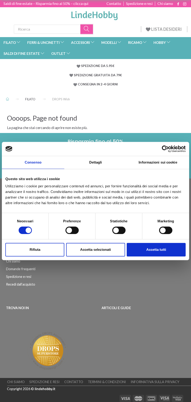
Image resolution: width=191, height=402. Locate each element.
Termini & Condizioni (107, 382)
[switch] (72, 230)
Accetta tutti (156, 250)
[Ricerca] (86, 29)
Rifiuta (35, 250)
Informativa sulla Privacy (155, 382)
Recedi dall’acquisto (20, 284)
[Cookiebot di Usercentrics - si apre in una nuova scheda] (165, 148)
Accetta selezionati (95, 250)
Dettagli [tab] (95, 162)
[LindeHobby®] (94, 14)
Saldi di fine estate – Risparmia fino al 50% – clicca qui (45, 3)
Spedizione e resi (139, 3)
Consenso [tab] (33, 162)
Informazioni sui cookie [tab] (158, 162)
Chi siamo (165, 3)
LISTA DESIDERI (166, 29)
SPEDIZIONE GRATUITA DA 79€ (98, 75)
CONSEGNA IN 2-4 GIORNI (98, 84)
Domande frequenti (20, 269)
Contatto (113, 3)
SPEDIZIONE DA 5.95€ (97, 66)
